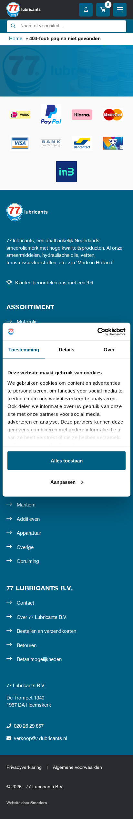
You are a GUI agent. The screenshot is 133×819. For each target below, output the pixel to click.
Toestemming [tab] (23, 349)
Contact (25, 603)
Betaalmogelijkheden (39, 659)
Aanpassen (63, 481)
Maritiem (26, 505)
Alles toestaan (67, 460)
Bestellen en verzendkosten (46, 631)
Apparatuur (29, 533)
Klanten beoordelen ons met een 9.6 (54, 283)
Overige (25, 547)
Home (15, 39)
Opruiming (28, 561)
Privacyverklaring (24, 768)
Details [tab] (67, 349)
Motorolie (27, 322)
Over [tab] (109, 349)
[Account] (86, 10)
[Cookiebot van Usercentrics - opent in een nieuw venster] (97, 331)
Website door (26, 803)
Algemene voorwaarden (77, 768)
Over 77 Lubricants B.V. (42, 617)
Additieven (28, 519)
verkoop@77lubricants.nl (40, 738)
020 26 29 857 (29, 726)
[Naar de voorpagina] (23, 9)
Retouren (26, 645)
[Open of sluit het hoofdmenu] (120, 10)
